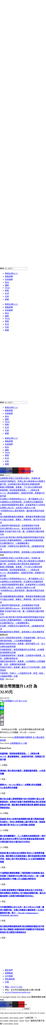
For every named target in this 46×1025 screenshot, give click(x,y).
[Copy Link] (23, 716)
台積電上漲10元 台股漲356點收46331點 (17, 508)
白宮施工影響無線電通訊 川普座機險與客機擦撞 (21, 540)
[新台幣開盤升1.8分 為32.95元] (13, 701)
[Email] (23, 720)
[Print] (23, 724)
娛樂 (7, 299)
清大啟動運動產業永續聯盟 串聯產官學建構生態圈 (22, 517)
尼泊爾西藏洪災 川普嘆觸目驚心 (14, 543)
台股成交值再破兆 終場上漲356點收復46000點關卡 (22, 481)
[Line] (23, 704)
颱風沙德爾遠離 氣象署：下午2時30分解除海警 (21, 487)
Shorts (7, 288)
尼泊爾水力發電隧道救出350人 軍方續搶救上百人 (22, 499)
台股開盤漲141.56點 (18, 743)
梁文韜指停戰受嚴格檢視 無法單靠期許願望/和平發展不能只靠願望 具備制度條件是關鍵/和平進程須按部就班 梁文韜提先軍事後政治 (22, 929)
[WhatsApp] (23, 712)
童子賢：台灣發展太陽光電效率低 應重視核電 (20, 484)
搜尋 (2, 268)
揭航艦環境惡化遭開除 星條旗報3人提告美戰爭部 (22, 552)
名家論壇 (9, 279)
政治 (7, 282)
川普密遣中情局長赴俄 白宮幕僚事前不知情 (19, 525)
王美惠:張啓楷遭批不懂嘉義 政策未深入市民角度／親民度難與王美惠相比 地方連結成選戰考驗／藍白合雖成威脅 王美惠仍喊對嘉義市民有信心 (23, 893)
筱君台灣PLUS (11, 273)
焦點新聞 (9, 276)
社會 (7, 296)
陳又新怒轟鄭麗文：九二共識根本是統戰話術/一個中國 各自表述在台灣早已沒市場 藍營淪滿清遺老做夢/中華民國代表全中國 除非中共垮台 (23, 839)
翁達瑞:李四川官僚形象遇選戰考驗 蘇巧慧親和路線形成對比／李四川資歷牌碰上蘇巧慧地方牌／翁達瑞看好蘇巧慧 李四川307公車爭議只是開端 (22, 822)
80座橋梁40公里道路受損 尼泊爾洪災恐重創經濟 (21, 502)
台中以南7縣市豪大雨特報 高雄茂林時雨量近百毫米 (22, 537)
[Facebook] (23, 708)
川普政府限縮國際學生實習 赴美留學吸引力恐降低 (22, 505)
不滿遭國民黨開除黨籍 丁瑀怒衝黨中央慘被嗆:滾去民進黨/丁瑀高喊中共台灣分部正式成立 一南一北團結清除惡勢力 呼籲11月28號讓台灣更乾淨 (22, 876)
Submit (26, 1009)
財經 (7, 290)
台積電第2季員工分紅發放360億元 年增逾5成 (20, 478)
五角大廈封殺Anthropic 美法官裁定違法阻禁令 (20, 528)
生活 (7, 293)
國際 (7, 285)
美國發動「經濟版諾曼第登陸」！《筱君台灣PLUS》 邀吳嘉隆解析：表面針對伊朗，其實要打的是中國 (22, 493)
